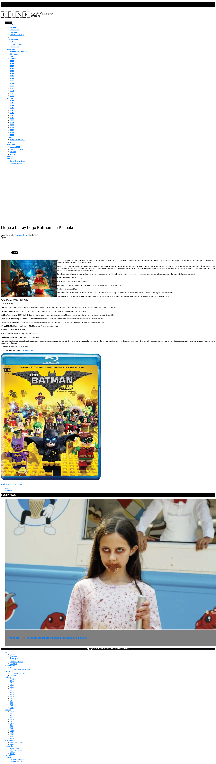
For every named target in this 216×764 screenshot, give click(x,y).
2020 (12, 81)
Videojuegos (15, 147)
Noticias (13, 25)
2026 (12, 96)
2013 (12, 63)
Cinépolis (13, 37)
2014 (12, 66)
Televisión (11, 49)
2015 (12, 68)
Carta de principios (17, 161)
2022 (12, 86)
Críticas (10, 56)
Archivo (13, 58)
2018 (12, 76)
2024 (12, 91)
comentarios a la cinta (29, 350)
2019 (12, 78)
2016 (12, 71)
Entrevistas (14, 30)
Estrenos (13, 27)
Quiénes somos (16, 163)
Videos (13, 142)
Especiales (11, 144)
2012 (12, 61)
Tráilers (10, 98)
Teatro (12, 154)
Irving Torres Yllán (17, 139)
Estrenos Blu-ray (17, 35)
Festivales (14, 32)
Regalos (10, 156)
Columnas (10, 137)
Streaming (14, 54)
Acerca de (10, 159)
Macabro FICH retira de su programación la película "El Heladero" (48, 638)
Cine (8, 23)
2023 (12, 88)
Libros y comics (16, 149)
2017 (12, 73)
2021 (12, 83)
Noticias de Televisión (19, 51)
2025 (12, 93)
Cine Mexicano (12, 40)
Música (13, 152)
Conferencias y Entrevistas (16, 45)
